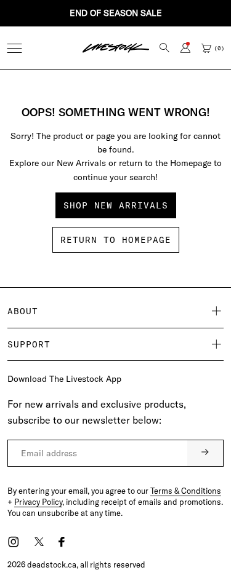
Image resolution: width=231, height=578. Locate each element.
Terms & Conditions (185, 491)
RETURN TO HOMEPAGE (115, 239)
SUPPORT (29, 344)
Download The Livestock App (64, 378)
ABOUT (22, 311)
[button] (14, 48)
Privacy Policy (38, 502)
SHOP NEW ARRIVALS (115, 205)
